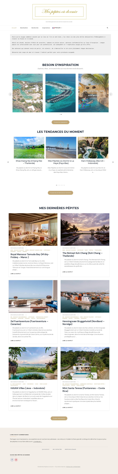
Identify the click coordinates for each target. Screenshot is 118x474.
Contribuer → (37, 441)
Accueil (14, 27)
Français (57, 27)
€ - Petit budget (16, 384)
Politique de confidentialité (73, 466)
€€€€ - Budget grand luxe (33, 250)
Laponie (76, 318)
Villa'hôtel (14, 385)
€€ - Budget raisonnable (19, 317)
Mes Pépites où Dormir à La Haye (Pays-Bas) (61, 162)
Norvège (83, 318)
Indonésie (30, 384)
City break (93, 93)
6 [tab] (64, 185)
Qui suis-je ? (46, 449)
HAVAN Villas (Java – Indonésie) (28, 388)
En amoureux (27, 93)
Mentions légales (70, 449)
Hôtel (19, 251)
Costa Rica (66, 385)
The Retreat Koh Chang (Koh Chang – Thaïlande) (83, 254)
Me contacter (57, 449)
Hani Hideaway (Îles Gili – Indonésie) (93, 162)
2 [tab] (58, 185)
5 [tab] (63, 185)
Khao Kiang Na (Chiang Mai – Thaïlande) (29, 162)
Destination (24, 27)
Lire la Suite (15, 273)
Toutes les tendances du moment (60, 192)
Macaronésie (41, 318)
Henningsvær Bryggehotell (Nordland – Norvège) (83, 323)
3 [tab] (60, 185)
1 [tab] (56, 185)
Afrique (13, 251)
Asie (86, 250)
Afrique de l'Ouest (42, 317)
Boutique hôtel (99, 384)
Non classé (43, 384)
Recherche (35, 27)
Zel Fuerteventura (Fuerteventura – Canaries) (29, 323)
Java (36, 384)
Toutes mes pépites (59, 418)
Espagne (20, 318)
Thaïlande (98, 250)
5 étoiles (47, 250)
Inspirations (46, 27)
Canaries (13, 318)
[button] (10, 94)
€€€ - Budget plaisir (17, 250)
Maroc (25, 251)
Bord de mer (60, 93)
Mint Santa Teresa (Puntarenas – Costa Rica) (84, 389)
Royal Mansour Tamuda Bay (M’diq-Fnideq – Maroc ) (30, 256)
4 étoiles (31, 317)
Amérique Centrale (86, 384)
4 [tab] (61, 185)
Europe (27, 318)
